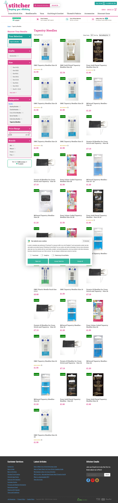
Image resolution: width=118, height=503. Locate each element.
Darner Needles (15, 116)
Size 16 (15, 83)
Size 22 (16, 80)
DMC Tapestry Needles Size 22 (45, 361)
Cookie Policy (30, 499)
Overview (87, 241)
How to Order (11, 469)
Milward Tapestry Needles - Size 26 (44, 216)
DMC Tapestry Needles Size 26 (45, 103)
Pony (12, 155)
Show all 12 (12, 92)
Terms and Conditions (13, 492)
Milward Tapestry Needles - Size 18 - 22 (97, 180)
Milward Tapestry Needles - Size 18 (70, 326)
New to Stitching (12, 472)
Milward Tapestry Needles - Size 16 (97, 104)
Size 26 (15, 70)
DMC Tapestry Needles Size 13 (71, 141)
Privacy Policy (21, 499)
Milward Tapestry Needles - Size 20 (44, 400)
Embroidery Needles (16, 119)
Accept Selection (59, 261)
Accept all (80, 261)
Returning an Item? (13, 487)
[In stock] (45, 50)
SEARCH (55, 5)
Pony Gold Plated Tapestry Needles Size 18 (96, 400)
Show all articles (38, 479)
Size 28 (16, 86)
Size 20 (16, 76)
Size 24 (16, 67)
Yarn (42, 13)
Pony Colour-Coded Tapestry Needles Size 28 (71, 180)
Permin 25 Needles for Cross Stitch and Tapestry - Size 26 (97, 290)
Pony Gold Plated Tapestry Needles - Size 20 (70, 400)
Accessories (89, 13)
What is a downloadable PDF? (41, 477)
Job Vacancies (11, 499)
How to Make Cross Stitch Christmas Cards (45, 466)
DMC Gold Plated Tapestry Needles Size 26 (70, 66)
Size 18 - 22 (17, 89)
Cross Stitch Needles (16, 113)
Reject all (37, 261)
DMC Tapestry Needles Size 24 (45, 141)
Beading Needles (15, 106)
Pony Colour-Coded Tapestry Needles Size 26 (97, 326)
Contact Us (11, 466)
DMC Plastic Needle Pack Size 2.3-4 (45, 290)
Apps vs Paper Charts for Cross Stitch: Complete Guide (48, 469)
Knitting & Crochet (55, 13)
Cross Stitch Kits (15, 13)
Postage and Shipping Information (17, 485)
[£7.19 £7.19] (29, 133)
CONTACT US (110, 9)
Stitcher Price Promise (14, 474)
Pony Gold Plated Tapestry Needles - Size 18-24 (96, 216)
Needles (11, 104)
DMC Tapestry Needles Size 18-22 (45, 436)
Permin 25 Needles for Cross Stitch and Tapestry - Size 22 (71, 362)
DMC (12, 145)
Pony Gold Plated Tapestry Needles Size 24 (96, 66)
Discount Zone (104, 13)
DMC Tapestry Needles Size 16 (71, 289)
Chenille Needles (15, 109)
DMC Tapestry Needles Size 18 (45, 65)
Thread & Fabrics (74, 13)
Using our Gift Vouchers (14, 479)
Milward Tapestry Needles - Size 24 (97, 362)
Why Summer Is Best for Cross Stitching (44, 472)
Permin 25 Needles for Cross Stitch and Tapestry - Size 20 (45, 326)
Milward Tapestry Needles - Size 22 (97, 254)
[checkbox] (33, 255)
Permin (12, 152)
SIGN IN (103, 9)
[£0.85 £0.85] (10, 133)
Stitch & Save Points (13, 477)
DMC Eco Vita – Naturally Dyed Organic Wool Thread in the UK (50, 474)
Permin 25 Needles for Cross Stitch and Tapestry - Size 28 (97, 142)
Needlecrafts (31, 13)
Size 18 (15, 73)
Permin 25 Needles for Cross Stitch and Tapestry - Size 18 (44, 180)
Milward (13, 148)
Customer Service (12, 482)
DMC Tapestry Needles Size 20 (71, 103)
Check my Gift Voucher (14, 490)
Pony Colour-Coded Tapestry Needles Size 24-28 (71, 216)
